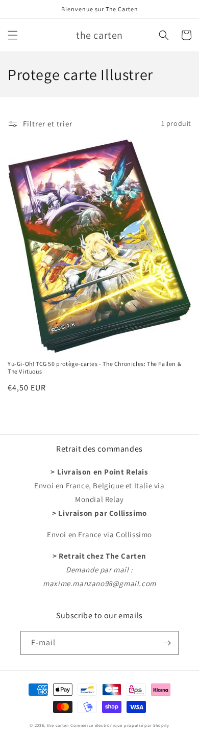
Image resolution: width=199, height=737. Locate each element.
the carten (59, 725)
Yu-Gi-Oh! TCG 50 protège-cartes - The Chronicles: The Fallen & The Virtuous (94, 368)
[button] (13, 35)
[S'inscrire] (167, 643)
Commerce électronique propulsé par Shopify (119, 725)
